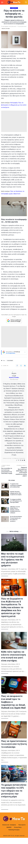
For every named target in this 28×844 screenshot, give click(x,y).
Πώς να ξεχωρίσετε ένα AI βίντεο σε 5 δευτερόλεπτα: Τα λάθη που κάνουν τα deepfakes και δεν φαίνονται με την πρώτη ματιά (12, 607)
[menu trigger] (2, 2)
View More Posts (14, 379)
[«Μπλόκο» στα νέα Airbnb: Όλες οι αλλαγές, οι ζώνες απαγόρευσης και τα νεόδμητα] (5, 510)
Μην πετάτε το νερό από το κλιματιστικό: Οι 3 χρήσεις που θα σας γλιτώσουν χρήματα (12, 559)
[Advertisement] (14, 121)
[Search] (26, 2)
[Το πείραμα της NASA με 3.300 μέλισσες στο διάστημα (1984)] (5, 501)
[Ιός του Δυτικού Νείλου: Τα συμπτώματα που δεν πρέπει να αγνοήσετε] (5, 519)
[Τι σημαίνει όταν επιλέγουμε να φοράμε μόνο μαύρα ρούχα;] (5, 486)
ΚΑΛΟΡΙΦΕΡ (10, 360)
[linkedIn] (24, 365)
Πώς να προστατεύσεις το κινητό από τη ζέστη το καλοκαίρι (14, 744)
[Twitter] (21, 365)
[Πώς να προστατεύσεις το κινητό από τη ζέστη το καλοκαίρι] (14, 729)
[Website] (17, 460)
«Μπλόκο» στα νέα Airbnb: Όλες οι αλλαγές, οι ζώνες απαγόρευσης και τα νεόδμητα (15, 509)
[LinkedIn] (22, 460)
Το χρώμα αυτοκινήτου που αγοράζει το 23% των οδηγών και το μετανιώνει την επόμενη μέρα (13, 790)
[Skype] (24, 460)
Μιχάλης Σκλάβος (6, 28)
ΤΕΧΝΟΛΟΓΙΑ (14, 8)
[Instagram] (21, 460)
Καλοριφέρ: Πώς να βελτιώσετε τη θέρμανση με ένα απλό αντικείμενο (13, 105)
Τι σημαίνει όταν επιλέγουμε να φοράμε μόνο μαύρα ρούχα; (16, 485)
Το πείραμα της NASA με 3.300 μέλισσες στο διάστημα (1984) (16, 501)
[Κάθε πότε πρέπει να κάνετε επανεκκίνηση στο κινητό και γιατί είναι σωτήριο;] (14, 640)
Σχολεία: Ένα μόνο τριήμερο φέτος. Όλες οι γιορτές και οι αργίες (15, 493)
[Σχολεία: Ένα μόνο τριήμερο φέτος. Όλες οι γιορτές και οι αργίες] (5, 493)
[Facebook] (17, 365)
